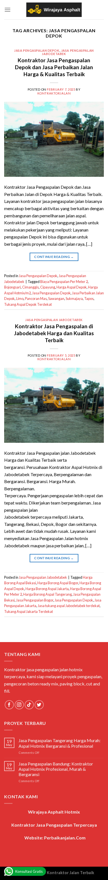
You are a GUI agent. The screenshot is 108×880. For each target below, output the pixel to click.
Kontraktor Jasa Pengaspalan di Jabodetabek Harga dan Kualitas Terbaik (54, 333)
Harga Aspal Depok (71, 287)
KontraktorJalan (54, 93)
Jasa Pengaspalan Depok (36, 50)
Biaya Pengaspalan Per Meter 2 (64, 281)
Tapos (89, 298)
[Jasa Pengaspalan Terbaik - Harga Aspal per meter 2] (54, 10)
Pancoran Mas (36, 298)
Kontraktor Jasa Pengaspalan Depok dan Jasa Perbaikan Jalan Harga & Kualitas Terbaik (54, 67)
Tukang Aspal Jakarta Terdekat (28, 611)
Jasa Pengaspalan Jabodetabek (68, 52)
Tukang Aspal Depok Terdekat (28, 304)
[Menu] (7, 9)
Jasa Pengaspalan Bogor (34, 600)
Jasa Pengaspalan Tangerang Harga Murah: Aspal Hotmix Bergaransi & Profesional (60, 743)
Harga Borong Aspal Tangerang (47, 594)
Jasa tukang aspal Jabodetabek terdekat (69, 605)
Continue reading (54, 257)
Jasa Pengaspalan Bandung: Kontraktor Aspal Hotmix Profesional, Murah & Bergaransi (56, 769)
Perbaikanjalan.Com (65, 837)
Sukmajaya (74, 298)
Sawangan (56, 298)
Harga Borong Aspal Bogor (57, 583)
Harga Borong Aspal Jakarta (47, 588)
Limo (20, 298)
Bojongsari (12, 287)
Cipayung (47, 287)
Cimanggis (30, 287)
